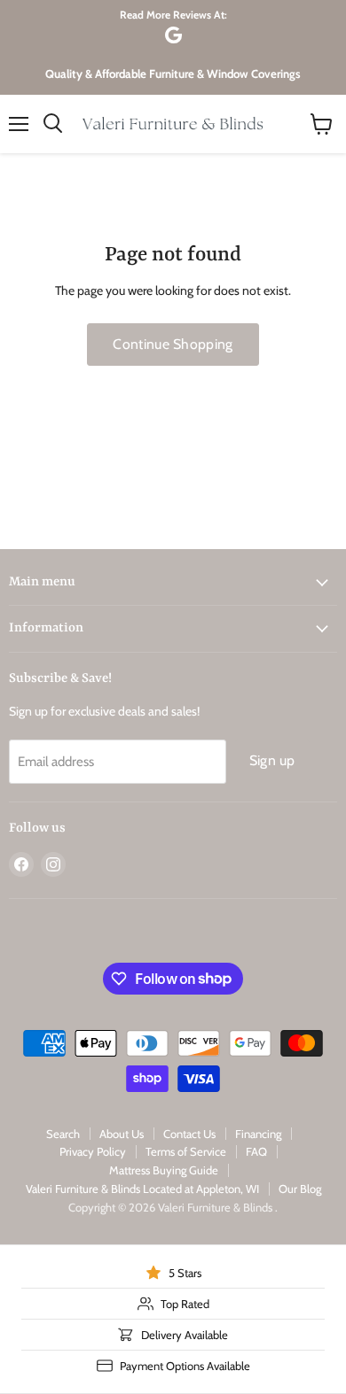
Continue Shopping (172, 344)
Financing (258, 1134)
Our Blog (300, 1188)
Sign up (272, 760)
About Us (121, 1134)
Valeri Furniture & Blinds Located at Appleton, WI (142, 1188)
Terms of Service (185, 1151)
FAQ (256, 1151)
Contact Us (189, 1134)
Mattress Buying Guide (163, 1170)
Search (63, 1134)
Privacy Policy (92, 1151)
